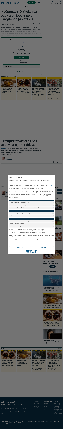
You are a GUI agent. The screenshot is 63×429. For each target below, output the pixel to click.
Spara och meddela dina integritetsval (17, 226)
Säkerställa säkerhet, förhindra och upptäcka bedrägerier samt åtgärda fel (23, 221)
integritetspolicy (21, 241)
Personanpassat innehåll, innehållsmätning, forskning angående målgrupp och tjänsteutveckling (27, 207)
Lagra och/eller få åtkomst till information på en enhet (20, 202)
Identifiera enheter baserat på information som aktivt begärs (21, 215)
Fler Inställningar (20, 247)
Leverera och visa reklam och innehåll (17, 223)
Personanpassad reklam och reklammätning (18, 205)
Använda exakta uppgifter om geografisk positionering (20, 213)
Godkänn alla (43, 247)
